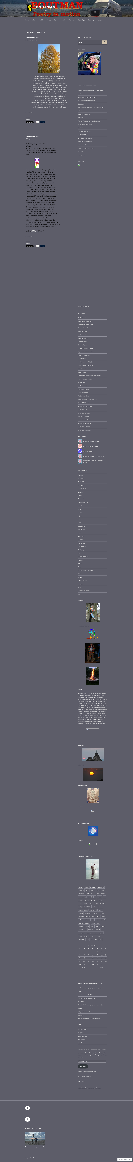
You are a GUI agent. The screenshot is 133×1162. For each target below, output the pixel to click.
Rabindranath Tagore (84, 396)
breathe (81, 890)
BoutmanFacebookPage (85, 321)
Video (79, 587)
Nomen (99, 20)
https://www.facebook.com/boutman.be (89, 1088)
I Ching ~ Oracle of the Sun (85, 362)
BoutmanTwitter (82, 335)
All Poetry (81, 478)
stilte (87, 926)
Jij (85, 900)
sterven (81, 926)
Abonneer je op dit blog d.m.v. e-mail (92, 1049)
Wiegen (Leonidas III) (84, 114)
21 (88, 961)
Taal (79, 573)
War (79, 594)
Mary (80, 906)
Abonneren (83, 1066)
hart (92, 893)
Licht (80, 903)
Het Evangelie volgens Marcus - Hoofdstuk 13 (91, 988)
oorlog (95, 913)
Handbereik (81, 155)
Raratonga (81, 128)
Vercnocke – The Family (85, 406)
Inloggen (80, 1032)
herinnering (82, 897)
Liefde (80, 519)
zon (100, 939)
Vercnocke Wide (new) (84, 423)
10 (102, 955)
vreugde (89, 933)
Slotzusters (81, 104)
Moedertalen (81, 382)
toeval (103, 926)
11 (105, 955)
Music (80, 533)
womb (92, 936)
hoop (79, 509)
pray (98, 916)
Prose (79, 563)
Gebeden (80, 505)
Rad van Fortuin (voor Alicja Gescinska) (89, 121)
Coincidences (82, 488)
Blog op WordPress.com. (32, 1158)
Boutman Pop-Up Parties (85, 141)
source (81, 923)
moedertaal (93, 910)
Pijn (79, 553)
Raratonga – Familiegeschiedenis (87, 399)
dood (98, 890)
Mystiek (80, 539)
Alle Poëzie (81, 482)
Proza (79, 567)
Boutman (45, 7)
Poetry (56, 20)
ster (98, 923)
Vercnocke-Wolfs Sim (84, 430)
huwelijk (90, 897)
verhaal (97, 929)
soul (103, 920)
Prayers (80, 560)
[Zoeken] (104, 42)
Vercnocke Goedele (83, 416)
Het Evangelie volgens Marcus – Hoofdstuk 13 (91, 90)
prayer (103, 916)
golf (88, 893)
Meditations (81, 526)
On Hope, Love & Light (84, 131)
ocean (81, 913)
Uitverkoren (31, 40)
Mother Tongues (82, 386)
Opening (90, 451)
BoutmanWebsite (83, 338)
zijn (96, 939)
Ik (104, 897)
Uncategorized (82, 580)
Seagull (97, 441)
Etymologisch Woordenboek (86, 352)
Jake (84, 451)
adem (86, 887)
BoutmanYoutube (83, 345)
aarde (80, 887)
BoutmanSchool (82, 331)
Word (28, 139)
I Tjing (79, 516)
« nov (83, 967)
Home (27, 20)
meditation (87, 906)
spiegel (87, 923)
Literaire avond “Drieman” (85, 138)
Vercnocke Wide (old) (84, 426)
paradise (81, 916)
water (101, 933)
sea (92, 920)
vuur (95, 933)
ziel (92, 939)
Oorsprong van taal (83, 389)
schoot (87, 920)
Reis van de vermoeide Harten (86, 100)
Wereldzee (81, 117)
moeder (95, 906)
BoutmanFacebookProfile (85, 324)
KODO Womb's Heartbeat (85, 379)
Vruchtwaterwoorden (84, 590)
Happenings (81, 20)
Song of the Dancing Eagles (86, 148)
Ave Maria (81, 485)
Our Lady (101, 913)
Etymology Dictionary (84, 355)
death (92, 890)
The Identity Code (100, 456)
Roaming (91, 20)
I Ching (33, 231)
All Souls (80, 151)
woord (98, 936)
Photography (82, 550)
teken (97, 926)
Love (79, 522)
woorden (81, 939)
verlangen (81, 584)
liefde (85, 903)
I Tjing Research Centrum (85, 365)
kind (95, 900)
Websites (71, 20)
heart (97, 893)
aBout (34, 20)
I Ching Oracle (82, 358)
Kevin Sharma (87, 446)
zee (87, 939)
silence (98, 920)
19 (80, 961)
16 (97, 958)
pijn (93, 916)
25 (106, 961)
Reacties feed (82, 1039)
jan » (101, 967)
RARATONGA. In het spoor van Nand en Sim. (91, 107)
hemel (103, 893)
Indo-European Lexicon (84, 369)
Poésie (49, 20)
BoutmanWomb (82, 341)
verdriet (90, 929)
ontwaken (88, 913)
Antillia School (82, 318)
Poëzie (41, 20)
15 (93, 958)
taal (92, 926)
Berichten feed (82, 1036)
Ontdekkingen (82, 546)
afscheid (92, 887)
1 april (79, 94)
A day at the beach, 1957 (85, 124)
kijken (90, 900)
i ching (99, 897)
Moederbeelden (82, 145)
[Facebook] (27, 1108)
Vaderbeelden (82, 134)
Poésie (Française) (83, 556)
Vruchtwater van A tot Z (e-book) (87, 97)
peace (88, 916)
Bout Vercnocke (88, 441)
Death (80, 495)
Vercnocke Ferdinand (84, 413)
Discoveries (81, 499)
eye (103, 890)
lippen (91, 903)
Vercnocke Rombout (84, 420)
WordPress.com (82, 1043)
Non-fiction (81, 543)
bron (87, 890)
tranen (81, 929)
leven (100, 900)
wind (80, 936)
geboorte (81, 893)
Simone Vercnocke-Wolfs (85, 570)
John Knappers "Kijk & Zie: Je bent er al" (89, 375)
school (81, 920)
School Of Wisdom (83, 403)
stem (93, 923)
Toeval (80, 577)
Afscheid (80, 475)
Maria (63, 20)
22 (93, 961)
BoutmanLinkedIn (83, 328)
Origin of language (83, 392)
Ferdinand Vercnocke (84, 502)
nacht (100, 910)
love (97, 903)
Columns (80, 492)
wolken (86, 936)
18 (105, 958)
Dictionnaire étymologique (85, 348)
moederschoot (83, 910)
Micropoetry (81, 529)
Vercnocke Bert (82, 409)
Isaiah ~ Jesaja (82, 372)
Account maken (82, 1029)
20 (84, 961)
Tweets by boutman (83, 306)
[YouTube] (27, 1119)
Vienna (80, 111)
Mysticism (81, 536)
